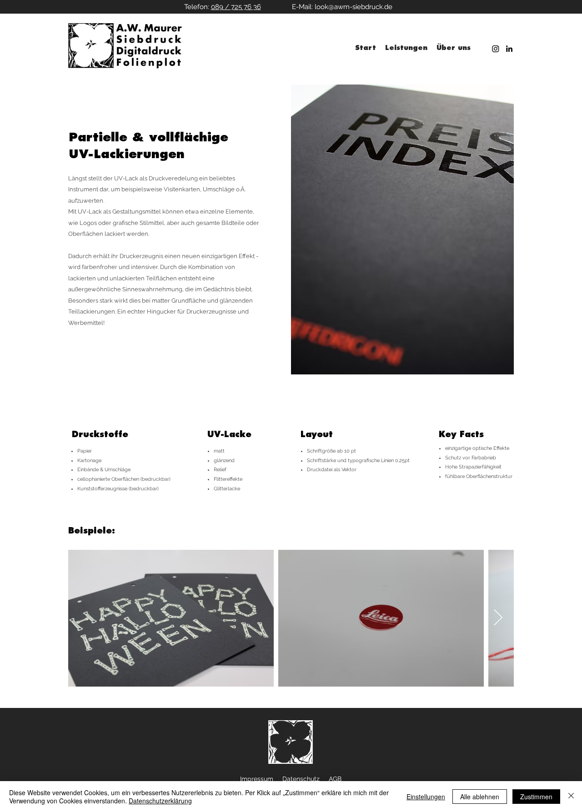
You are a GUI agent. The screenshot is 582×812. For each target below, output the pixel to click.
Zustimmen (536, 796)
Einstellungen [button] (425, 796)
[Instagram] (495, 48)
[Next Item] (498, 618)
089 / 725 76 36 (236, 7)
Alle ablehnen (479, 796)
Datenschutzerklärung (160, 800)
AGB (335, 778)
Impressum (256, 778)
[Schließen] (571, 796)
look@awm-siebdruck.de (353, 7)
